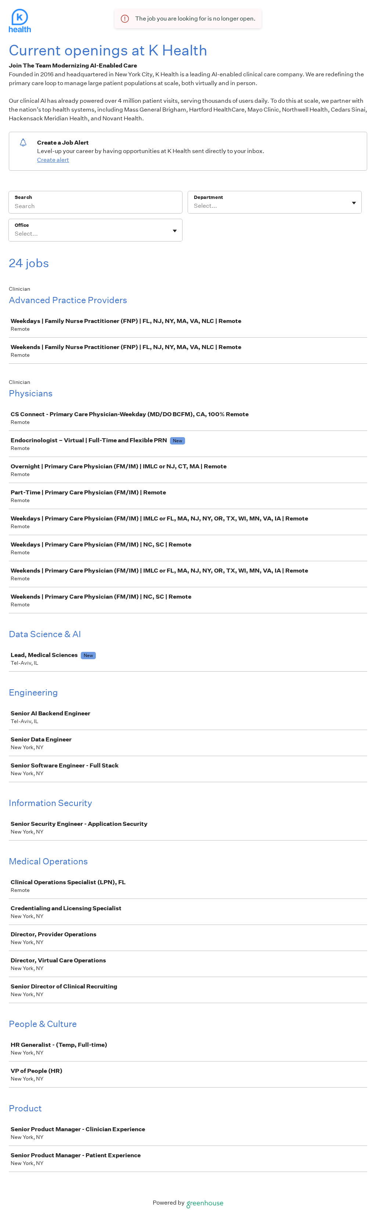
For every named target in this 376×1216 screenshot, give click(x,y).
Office (22, 225)
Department (208, 197)
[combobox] (194, 206)
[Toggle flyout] (354, 203)
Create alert (53, 159)
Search (23, 197)
